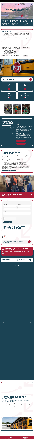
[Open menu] (31, 4)
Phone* (18, 207)
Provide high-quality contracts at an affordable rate (11, 53)
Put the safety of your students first (9, 50)
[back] (3, 108)
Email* (4, 207)
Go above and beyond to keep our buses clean (10, 52)
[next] (31, 108)
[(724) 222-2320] (2, 4)
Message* (4, 211)
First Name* (5, 204)
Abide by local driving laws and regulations (10, 51)
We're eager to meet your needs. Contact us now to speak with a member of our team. (15, 55)
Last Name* (19, 204)
